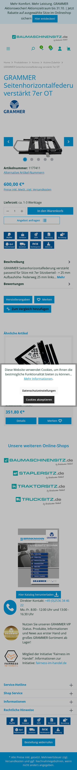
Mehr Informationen (38, 379)
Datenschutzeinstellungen (39, 390)
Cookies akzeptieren (39, 399)
